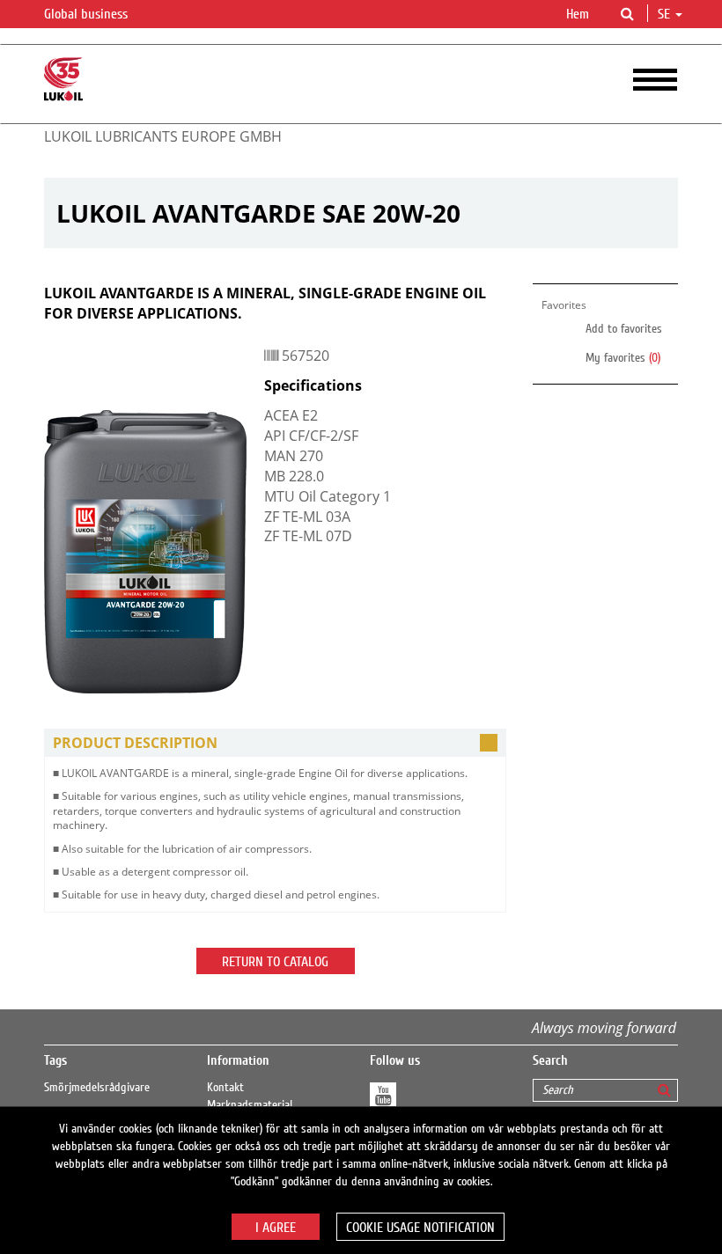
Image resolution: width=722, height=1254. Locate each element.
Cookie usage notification (420, 1228)
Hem (577, 14)
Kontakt (225, 1088)
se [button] (666, 14)
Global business (87, 14)
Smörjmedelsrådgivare (97, 1088)
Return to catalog (275, 962)
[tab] (275, 743)
